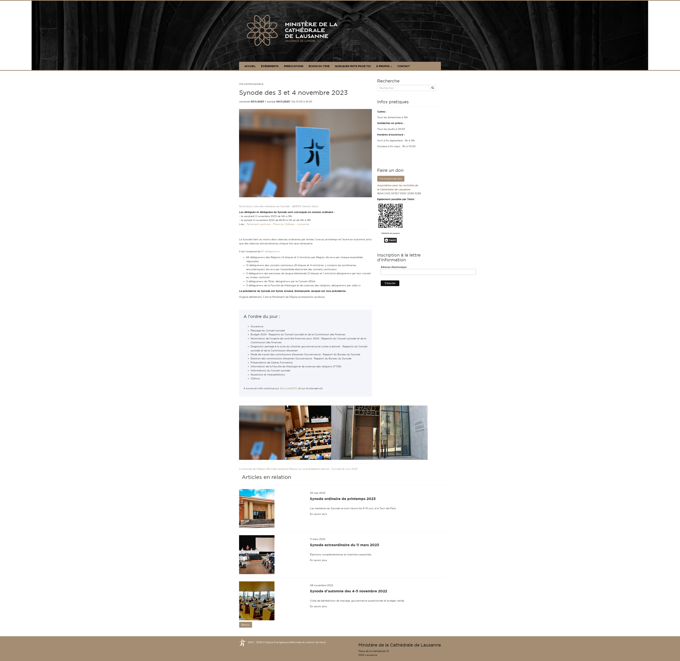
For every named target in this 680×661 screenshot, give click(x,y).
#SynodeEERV (289, 388)
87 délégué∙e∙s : (271, 251)
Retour (245, 624)
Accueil (250, 66)
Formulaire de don (390, 178)
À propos (383, 66)
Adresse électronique (394, 267)
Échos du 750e (319, 66)
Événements (270, 66)
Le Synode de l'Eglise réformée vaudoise (264, 468)
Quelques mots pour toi (353, 66)
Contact (403, 66)
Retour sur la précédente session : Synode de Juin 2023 (323, 468)
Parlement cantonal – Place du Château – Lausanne (277, 224)
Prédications (293, 66)
